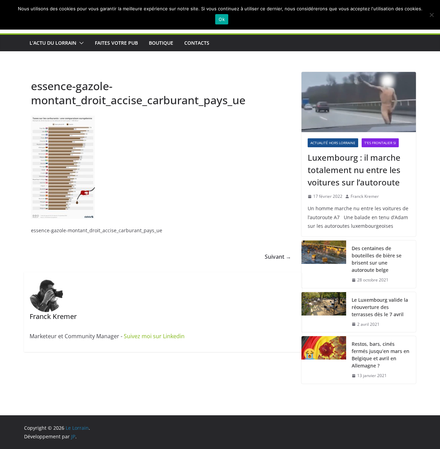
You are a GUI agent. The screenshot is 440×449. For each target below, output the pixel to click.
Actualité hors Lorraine (332, 142)
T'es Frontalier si (380, 142)
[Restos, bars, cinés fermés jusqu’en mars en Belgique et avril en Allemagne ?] (323, 360)
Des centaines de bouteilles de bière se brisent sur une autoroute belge (377, 259)
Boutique (161, 43)
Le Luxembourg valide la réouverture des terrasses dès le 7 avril (380, 307)
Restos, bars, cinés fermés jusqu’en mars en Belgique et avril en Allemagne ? (380, 355)
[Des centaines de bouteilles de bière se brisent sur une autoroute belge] (323, 264)
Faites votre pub (116, 43)
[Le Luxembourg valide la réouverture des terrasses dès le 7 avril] (323, 312)
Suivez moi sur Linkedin (154, 336)
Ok (222, 19)
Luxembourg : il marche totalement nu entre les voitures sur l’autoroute (354, 170)
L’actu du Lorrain (53, 43)
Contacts (196, 43)
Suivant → (278, 256)
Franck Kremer (365, 196)
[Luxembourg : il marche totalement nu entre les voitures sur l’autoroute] (358, 102)
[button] (80, 43)
